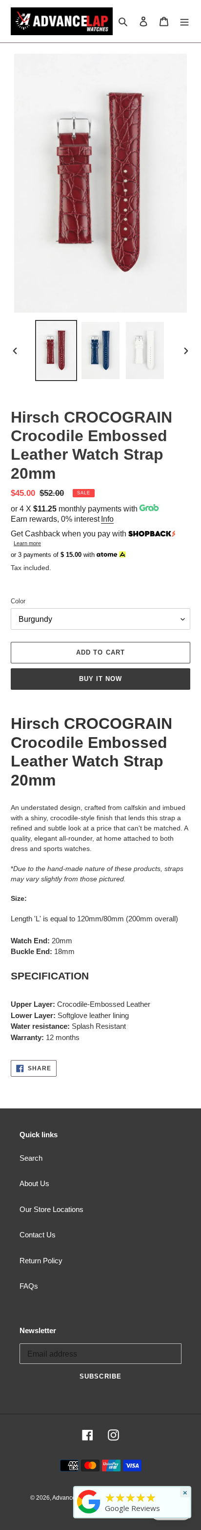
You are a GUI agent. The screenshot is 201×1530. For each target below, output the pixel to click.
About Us (34, 1183)
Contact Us (38, 1235)
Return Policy (41, 1260)
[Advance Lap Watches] (89, 1513)
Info (107, 519)
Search (31, 1158)
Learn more (27, 543)
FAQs (29, 1286)
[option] (56, 350)
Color (18, 601)
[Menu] (184, 21)
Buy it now (100, 678)
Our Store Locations (51, 1209)
